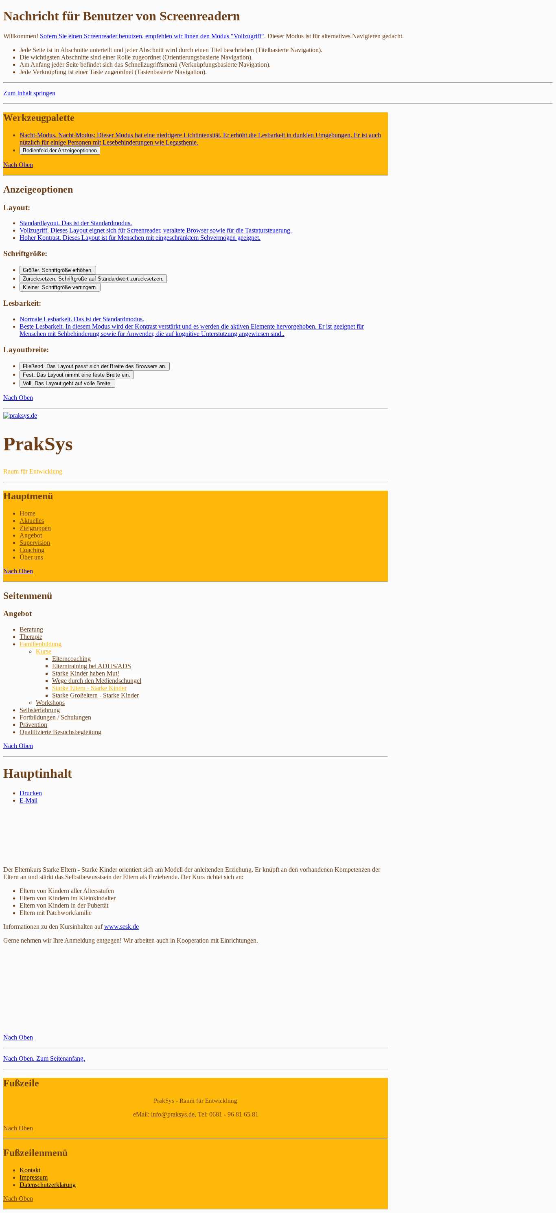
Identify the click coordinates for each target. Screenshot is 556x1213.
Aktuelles (32, 520)
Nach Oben (18, 164)
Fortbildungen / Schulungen (55, 717)
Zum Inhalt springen (29, 93)
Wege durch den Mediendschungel (96, 680)
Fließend (94, 366)
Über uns (31, 557)
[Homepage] (20, 415)
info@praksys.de (173, 1114)
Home (27, 513)
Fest (76, 375)
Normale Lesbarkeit (82, 319)
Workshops (50, 702)
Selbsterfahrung (40, 709)
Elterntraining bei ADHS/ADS (91, 665)
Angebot (31, 535)
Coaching (32, 549)
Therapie (31, 636)
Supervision (35, 542)
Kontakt (30, 1170)
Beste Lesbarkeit (192, 330)
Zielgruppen (35, 527)
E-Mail (28, 800)
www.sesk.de (121, 926)
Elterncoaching (71, 658)
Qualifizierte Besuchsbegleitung (60, 731)
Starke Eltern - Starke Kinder (89, 687)
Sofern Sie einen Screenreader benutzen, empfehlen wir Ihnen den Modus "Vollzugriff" (152, 36)
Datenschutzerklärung (48, 1184)
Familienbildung (40, 643)
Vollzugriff (156, 230)
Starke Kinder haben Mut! (85, 673)
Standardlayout (76, 222)
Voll (67, 383)
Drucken (31, 793)
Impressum (34, 1177)
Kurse (43, 651)
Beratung (31, 629)
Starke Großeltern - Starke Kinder (95, 695)
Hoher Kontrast (140, 237)
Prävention (33, 724)
